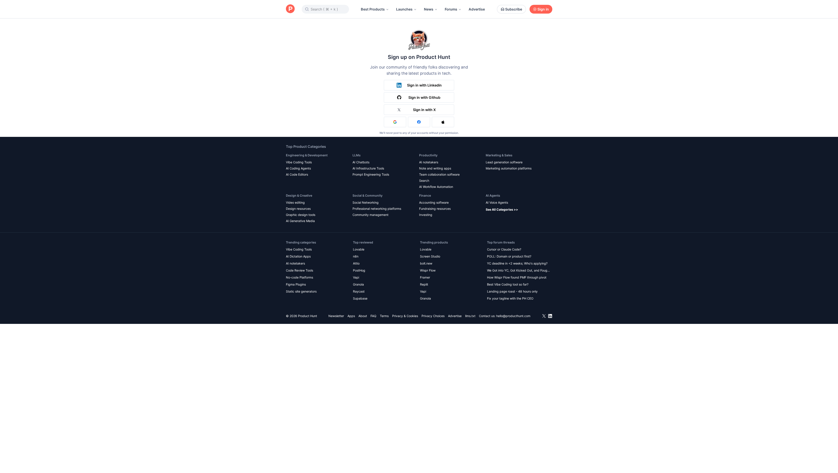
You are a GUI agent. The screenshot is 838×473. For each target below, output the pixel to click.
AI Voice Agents (497, 202)
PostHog (359, 270)
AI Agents (493, 195)
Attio (356, 263)
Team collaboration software (439, 174)
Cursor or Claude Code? (504, 249)
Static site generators (301, 291)
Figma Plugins (296, 284)
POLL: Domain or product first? (509, 256)
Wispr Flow (428, 270)
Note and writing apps (435, 168)
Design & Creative (299, 195)
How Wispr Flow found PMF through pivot (516, 277)
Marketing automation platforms (509, 168)
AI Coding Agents (298, 168)
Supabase (360, 298)
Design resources (298, 208)
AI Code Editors (297, 174)
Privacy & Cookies (405, 316)
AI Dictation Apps (298, 256)
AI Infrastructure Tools (368, 168)
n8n (355, 256)
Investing (425, 215)
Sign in (543, 9)
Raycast (359, 291)
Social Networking (366, 202)
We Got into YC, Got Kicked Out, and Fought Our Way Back (518, 270)
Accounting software (434, 202)
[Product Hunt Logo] (290, 9)
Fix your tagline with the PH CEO (510, 298)
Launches (404, 9)
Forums (451, 9)
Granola (358, 284)
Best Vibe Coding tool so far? (507, 284)
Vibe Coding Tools (299, 162)
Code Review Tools (299, 270)
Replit (424, 284)
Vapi (356, 277)
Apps (351, 316)
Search (424, 180)
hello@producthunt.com (513, 316)
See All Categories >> (502, 209)
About (362, 316)
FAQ (373, 316)
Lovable (358, 249)
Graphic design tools (300, 215)
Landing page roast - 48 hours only (512, 291)
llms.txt (470, 316)
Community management (370, 215)
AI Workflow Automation (436, 187)
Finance (425, 195)
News (428, 9)
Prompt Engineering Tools (371, 174)
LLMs (357, 155)
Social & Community (368, 195)
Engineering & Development (307, 155)
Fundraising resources (435, 208)
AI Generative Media (300, 221)
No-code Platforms (299, 277)
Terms (384, 316)
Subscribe (513, 9)
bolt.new (426, 263)
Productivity (428, 155)
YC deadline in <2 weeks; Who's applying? (517, 263)
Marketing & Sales (499, 155)
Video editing (295, 202)
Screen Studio (430, 256)
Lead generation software (504, 162)
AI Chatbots (361, 162)
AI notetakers (428, 162)
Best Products (373, 9)
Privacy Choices (433, 316)
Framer (425, 277)
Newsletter (336, 316)
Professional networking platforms (377, 208)
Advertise (477, 9)
